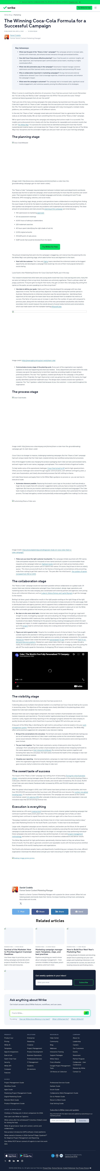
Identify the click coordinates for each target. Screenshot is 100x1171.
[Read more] (18, 947)
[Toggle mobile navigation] (95, 7)
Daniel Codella (15, 35)
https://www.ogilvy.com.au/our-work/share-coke (38, 361)
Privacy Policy (47, 1168)
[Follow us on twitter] (5, 1161)
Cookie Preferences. (69, 1168)
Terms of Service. (57, 1168)
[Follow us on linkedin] (14, 1161)
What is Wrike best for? (60, 1019)
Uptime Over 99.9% (71, 1156)
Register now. (73, 2)
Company (76, 1034)
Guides (7, 1079)
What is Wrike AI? (77, 1019)
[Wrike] (9, 8)
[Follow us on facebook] (10, 1161)
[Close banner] (80, 2)
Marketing (17, 15)
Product (7, 1034)
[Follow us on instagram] (22, 1161)
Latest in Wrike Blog (12, 1109)
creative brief (36, 811)
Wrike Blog (8, 15)
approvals (40, 213)
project (25, 626)
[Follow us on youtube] (18, 1161)
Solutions (31, 1034)
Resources (54, 1034)
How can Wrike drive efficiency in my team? (34, 1019)
